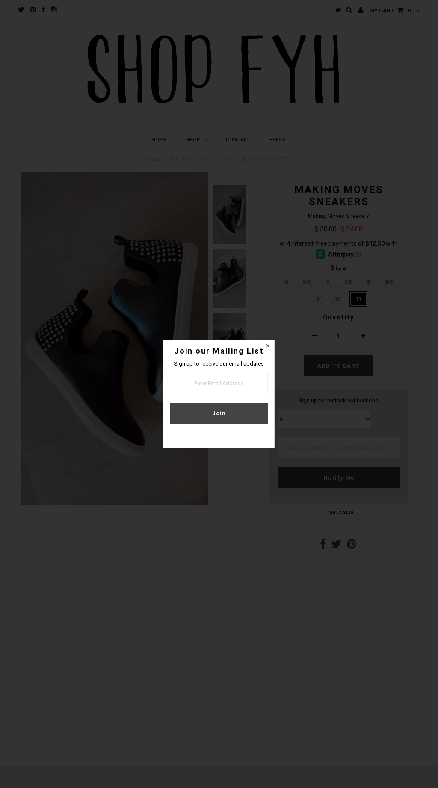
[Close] (267, 346)
